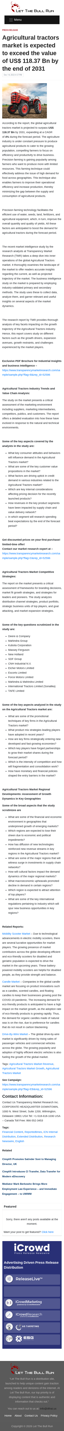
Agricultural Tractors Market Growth (23, 1068)
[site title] (32, 1368)
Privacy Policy (49, 1415)
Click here (48, 1232)
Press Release (10, 30)
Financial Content (12, 1131)
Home (8, 1415)
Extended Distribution (30, 1136)
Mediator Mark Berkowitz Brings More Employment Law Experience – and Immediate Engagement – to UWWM (29, 1189)
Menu (18, 19)
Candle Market (11, 981)
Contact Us (31, 1415)
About (18, 1415)
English (19, 1141)
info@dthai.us (48, 1408)
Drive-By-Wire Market (15, 1034)
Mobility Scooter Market (16, 933)
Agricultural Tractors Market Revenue (31, 1064)
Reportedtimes (33, 1131)
